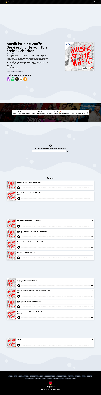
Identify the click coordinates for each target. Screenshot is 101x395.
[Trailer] (11, 342)
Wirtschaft (26, 376)
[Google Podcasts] (21, 79)
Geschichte (89, 376)
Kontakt (58, 389)
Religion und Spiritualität (50, 376)
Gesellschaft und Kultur (61, 376)
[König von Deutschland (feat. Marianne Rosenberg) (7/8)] (11, 234)
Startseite (43, 389)
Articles (54, 389)
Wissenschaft (68, 378)
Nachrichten (37, 378)
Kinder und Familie (34, 376)
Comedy (10, 376)
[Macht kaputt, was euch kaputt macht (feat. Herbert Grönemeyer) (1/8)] (11, 315)
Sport (74, 378)
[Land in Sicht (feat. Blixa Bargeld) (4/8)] (11, 283)
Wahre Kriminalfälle (29, 378)
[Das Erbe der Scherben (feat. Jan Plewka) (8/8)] (11, 223)
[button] (94, 2)
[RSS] (25, 79)
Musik (12, 71)
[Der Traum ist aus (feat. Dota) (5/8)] (11, 255)
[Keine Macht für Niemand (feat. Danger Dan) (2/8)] (11, 304)
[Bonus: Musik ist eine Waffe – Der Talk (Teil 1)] (11, 196)
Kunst (8, 71)
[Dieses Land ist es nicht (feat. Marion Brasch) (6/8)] (11, 245)
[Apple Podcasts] (8, 79)
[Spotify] (13, 79)
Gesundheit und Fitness (58, 378)
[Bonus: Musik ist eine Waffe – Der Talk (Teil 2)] (11, 185)
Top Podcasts (49, 389)
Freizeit (43, 378)
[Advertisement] (50, 14)
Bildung (20, 376)
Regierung (50, 378)
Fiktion (83, 376)
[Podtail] (17, 79)
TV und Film (77, 376)
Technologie (70, 376)
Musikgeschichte (19, 71)
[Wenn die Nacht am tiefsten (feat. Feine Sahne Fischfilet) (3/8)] (11, 294)
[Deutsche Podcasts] (50, 383)
